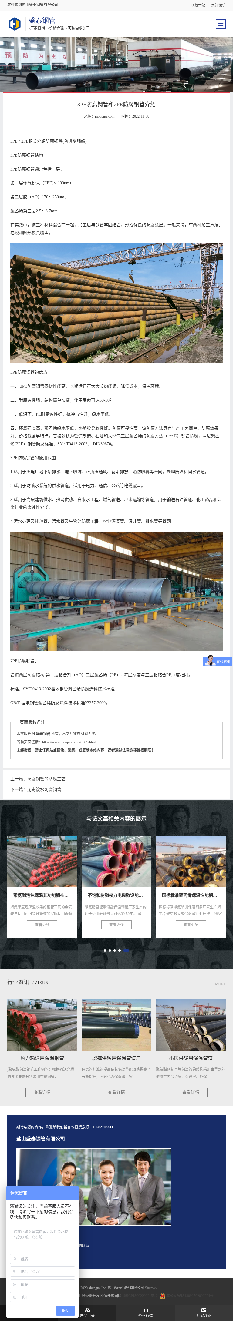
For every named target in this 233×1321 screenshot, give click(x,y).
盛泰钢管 (42, 20)
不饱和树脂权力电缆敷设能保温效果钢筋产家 (68, 858)
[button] (105, 950)
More (220, 984)
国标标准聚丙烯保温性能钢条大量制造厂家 (140, 858)
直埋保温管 (190, 858)
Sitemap (151, 1288)
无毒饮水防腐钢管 (44, 789)
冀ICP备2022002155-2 (140, 1296)
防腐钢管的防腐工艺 (46, 779)
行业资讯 (18, 982)
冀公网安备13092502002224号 (190, 1296)
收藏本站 (198, 5)
